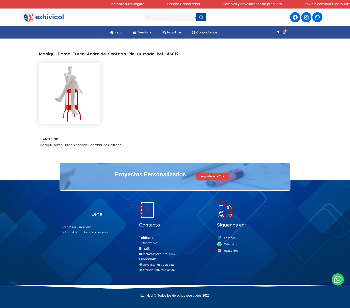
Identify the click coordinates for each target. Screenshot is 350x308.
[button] (338, 279)
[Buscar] (201, 17)
